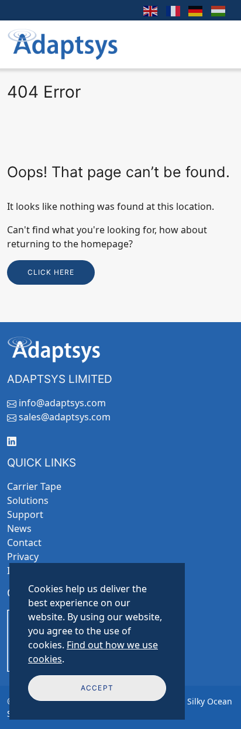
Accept (97, 687)
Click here (50, 272)
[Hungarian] (219, 10)
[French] (173, 10)
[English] (150, 10)
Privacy (23, 556)
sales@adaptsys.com (65, 416)
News (19, 528)
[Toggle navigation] (218, 44)
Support (25, 514)
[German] (196, 10)
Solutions (28, 500)
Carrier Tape (34, 486)
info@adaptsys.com (62, 402)
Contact (24, 542)
